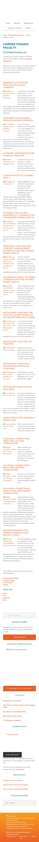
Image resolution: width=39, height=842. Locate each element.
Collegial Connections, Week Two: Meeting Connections (16, 467)
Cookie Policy (20, 769)
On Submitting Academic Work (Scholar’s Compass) (18, 119)
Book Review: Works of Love (12, 716)
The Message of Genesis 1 (12, 720)
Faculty (5, 584)
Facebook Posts (19, 726)
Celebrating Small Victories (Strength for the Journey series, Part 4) (19, 279)
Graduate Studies (9, 580)
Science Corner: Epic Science (13, 780)
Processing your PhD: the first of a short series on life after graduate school (19, 315)
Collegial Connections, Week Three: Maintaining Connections (16, 490)
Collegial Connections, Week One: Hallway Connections (16, 441)
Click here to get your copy (19, 688)
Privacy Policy (10, 836)
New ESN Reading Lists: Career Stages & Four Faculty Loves (16, 532)
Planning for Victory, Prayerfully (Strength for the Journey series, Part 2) (19, 215)
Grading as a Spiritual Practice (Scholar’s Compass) (15, 85)
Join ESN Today (19, 637)
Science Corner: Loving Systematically (15, 789)
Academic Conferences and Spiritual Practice (18, 154)
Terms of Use (23, 836)
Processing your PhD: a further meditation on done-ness (16, 366)
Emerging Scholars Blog (20, 9)
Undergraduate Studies (10, 578)
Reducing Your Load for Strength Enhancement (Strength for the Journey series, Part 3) (18, 249)
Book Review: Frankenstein (12, 700)
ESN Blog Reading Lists (16, 35)
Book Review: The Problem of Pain (14, 711)
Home (5, 35)
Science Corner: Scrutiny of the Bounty (16, 784)
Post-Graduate (8, 582)
